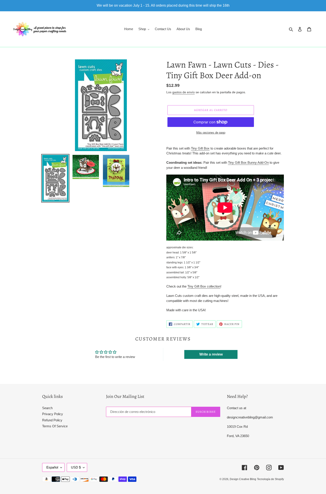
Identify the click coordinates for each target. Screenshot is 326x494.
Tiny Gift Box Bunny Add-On (248, 162)
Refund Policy (52, 420)
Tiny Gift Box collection (203, 286)
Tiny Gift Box (200, 148)
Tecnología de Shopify (270, 479)
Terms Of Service (55, 426)
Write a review (211, 354)
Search (47, 408)
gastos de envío (183, 92)
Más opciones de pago (210, 132)
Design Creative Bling (243, 479)
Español (52, 467)
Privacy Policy (52, 414)
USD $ (76, 467)
